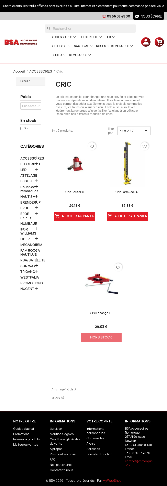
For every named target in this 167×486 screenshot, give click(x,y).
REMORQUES (78, 55)
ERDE (24, 208)
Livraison (56, 429)
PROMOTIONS (30, 283)
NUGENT (27, 289)
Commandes (95, 438)
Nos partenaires (61, 465)
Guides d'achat (23, 429)
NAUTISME (81, 46)
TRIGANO (27, 272)
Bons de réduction (99, 454)
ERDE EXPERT (26, 216)
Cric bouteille (74, 192)
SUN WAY (27, 266)
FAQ (52, 459)
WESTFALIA (29, 277)
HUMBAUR (28, 224)
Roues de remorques (112, 46)
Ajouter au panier (74, 216)
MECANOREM (30, 245)
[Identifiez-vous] (146, 42)
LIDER (25, 239)
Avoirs (91, 443)
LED (108, 37)
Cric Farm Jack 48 (127, 192)
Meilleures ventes (25, 444)
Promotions (21, 434)
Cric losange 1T (101, 313)
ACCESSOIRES (62, 37)
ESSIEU (57, 55)
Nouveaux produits (26, 439)
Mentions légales (62, 434)
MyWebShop (112, 480)
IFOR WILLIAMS (28, 231)
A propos (56, 449)
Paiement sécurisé (63, 454)
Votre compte (100, 421)
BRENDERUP (30, 202)
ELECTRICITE (88, 37)
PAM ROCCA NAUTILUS (30, 252)
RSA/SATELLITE (30, 260)
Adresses (93, 449)
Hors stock (101, 337)
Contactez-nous (61, 470)
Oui (26, 128)
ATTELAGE (59, 46)
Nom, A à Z (134, 130)
